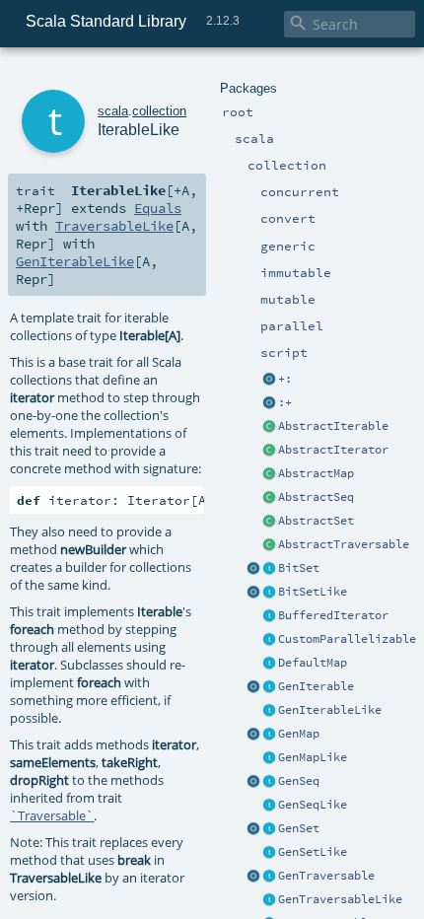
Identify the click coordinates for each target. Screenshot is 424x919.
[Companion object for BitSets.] (253, 593)
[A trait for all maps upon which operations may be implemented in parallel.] (269, 758)
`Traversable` (52, 815)
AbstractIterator (333, 450)
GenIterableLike (330, 710)
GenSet (298, 828)
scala (113, 111)
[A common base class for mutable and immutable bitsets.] (269, 569)
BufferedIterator (333, 615)
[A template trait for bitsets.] (269, 593)
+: (285, 379)
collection (159, 111)
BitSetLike (312, 592)
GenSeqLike (312, 805)
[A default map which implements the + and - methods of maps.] (269, 664)
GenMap (298, 734)
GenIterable (316, 686)
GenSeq (298, 781)
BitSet (298, 568)
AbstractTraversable (343, 544)
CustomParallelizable (347, 639)
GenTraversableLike (340, 899)
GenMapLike (312, 757)
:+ (285, 402)
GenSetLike (312, 852)
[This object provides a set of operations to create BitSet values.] (253, 569)
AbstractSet (316, 521)
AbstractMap (316, 473)
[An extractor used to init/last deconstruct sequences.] (269, 403)
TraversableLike (114, 226)
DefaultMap (312, 663)
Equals (157, 208)
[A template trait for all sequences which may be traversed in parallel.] (269, 805)
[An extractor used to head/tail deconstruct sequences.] (269, 380)
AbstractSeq (316, 497)
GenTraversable (326, 876)
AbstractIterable (333, 426)
